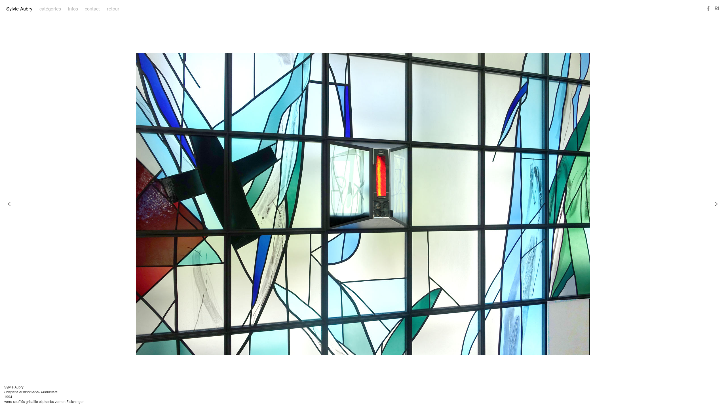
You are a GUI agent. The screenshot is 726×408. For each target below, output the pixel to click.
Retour (113, 8)
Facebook (708, 8)
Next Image (716, 204)
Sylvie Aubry (19, 8)
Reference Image (717, 8)
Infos (73, 8)
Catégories (50, 8)
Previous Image (10, 204)
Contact (92, 8)
